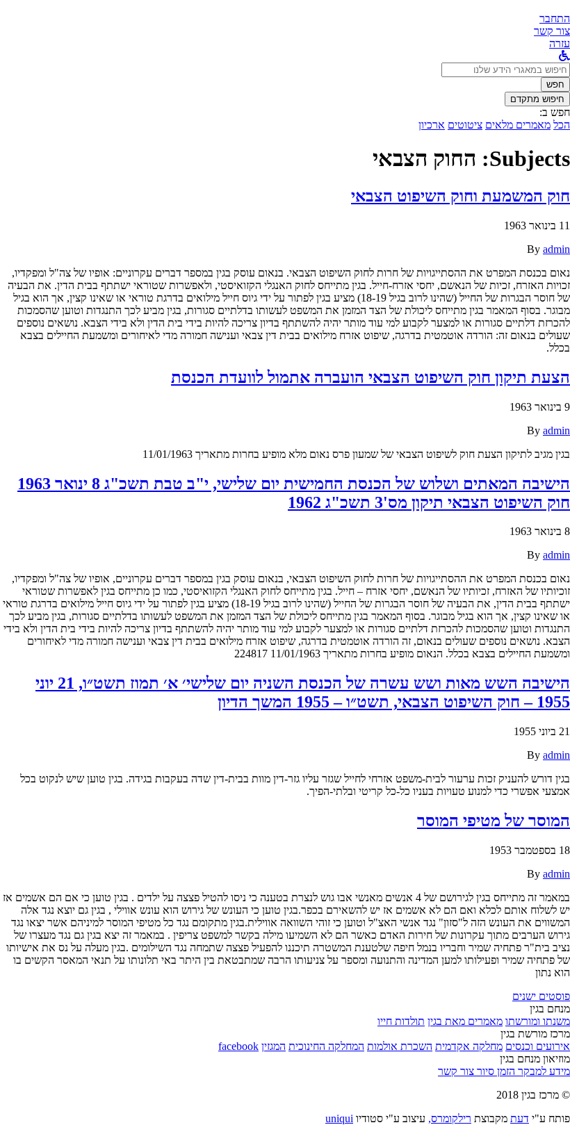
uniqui (339, 1118)
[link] (552, 31)
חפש (555, 84)
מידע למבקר (542, 1071)
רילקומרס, (449, 1118)
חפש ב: (554, 112)
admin (556, 249)
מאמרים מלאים (518, 125)
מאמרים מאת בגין (465, 1021)
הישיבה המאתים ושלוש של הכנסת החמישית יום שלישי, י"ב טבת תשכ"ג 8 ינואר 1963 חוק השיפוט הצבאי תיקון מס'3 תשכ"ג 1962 (293, 493)
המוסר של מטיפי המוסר (493, 821)
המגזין (273, 1046)
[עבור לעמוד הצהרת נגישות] (564, 56)
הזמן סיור (494, 1071)
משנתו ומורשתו (537, 1021)
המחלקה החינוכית (326, 1046)
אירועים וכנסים (537, 1046)
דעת (519, 1118)
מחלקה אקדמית (469, 1046)
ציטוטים (465, 125)
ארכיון (431, 125)
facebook (238, 1046)
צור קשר (456, 1071)
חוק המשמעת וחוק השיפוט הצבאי (460, 196)
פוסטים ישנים (541, 996)
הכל (561, 125)
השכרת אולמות (399, 1046)
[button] (554, 18)
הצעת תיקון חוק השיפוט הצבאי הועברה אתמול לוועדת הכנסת (370, 377)
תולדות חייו (401, 1021)
